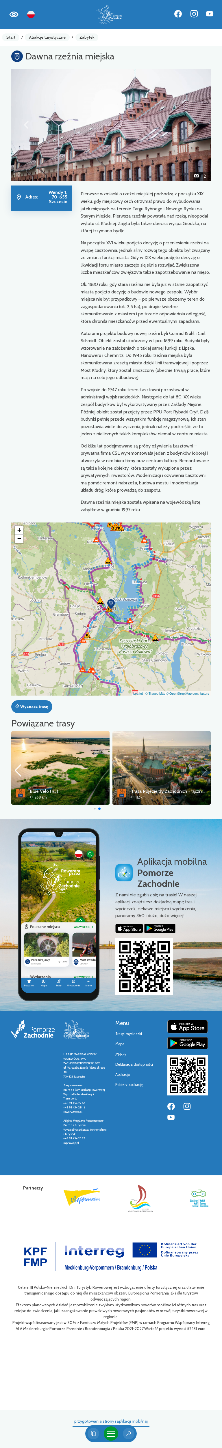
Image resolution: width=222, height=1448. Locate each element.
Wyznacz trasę (33, 706)
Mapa (119, 1044)
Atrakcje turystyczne (47, 37)
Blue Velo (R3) (44, 791)
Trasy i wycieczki (128, 1034)
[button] (26, 125)
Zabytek (86, 37)
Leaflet (138, 693)
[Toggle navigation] (111, 1433)
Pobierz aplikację (129, 1084)
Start (10, 37)
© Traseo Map (155, 693)
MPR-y (120, 1054)
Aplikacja (122, 1074)
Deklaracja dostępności (134, 1064)
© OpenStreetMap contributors (187, 693)
